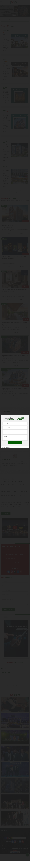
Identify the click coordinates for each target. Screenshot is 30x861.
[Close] (27, 413)
